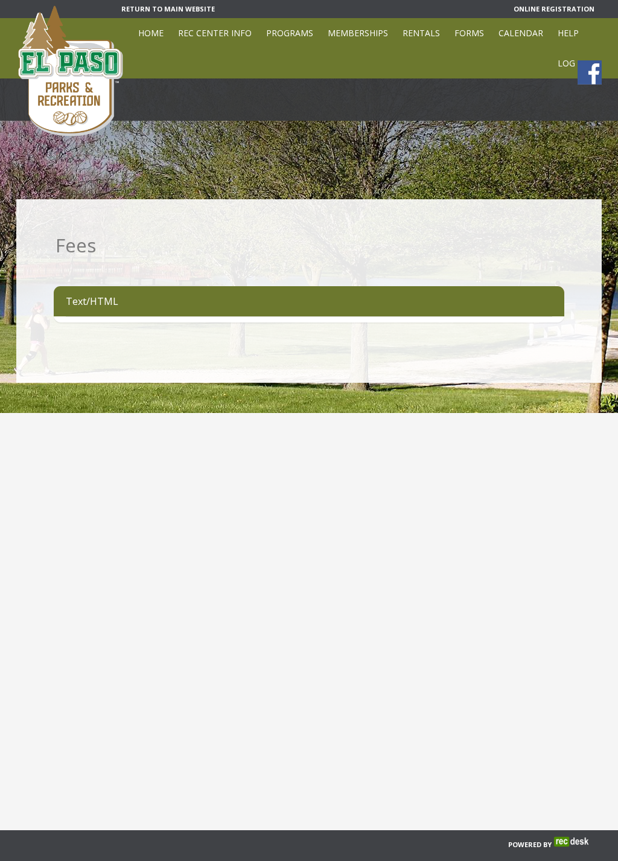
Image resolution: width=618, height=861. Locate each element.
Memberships (358, 33)
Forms (469, 33)
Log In (572, 63)
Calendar (521, 33)
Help (568, 33)
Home (151, 33)
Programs (289, 33)
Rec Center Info (215, 33)
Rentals (421, 33)
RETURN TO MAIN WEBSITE (168, 8)
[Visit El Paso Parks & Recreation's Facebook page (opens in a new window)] (590, 72)
